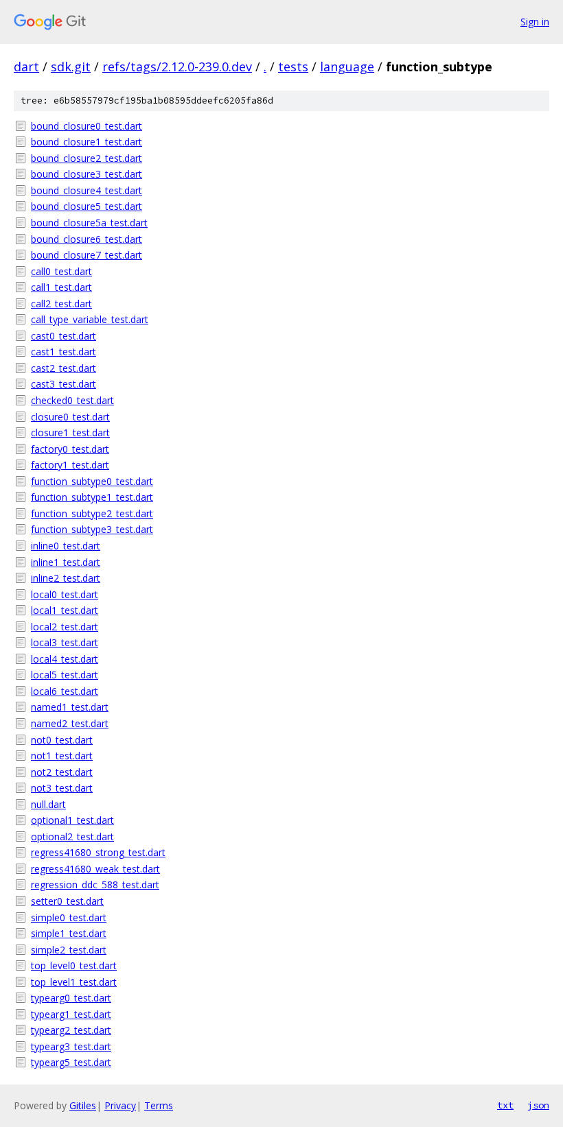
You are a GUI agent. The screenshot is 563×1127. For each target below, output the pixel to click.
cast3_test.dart (63, 383)
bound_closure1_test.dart (86, 141)
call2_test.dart (61, 303)
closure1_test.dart (70, 432)
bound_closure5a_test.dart (89, 222)
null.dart (48, 804)
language (347, 66)
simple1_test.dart (68, 933)
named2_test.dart (69, 723)
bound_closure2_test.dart (86, 158)
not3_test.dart (62, 787)
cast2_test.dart (63, 368)
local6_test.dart (64, 691)
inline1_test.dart (65, 562)
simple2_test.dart (68, 949)
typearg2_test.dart (71, 1029)
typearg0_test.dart (71, 997)
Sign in (534, 21)
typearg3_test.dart (71, 1046)
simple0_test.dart (68, 917)
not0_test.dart (62, 739)
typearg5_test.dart (71, 1062)
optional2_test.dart (72, 836)
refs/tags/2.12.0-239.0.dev (177, 66)
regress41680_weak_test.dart (95, 868)
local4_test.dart (64, 658)
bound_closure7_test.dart (86, 254)
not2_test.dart (62, 772)
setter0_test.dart (67, 900)
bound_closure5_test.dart (86, 206)
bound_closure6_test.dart (86, 239)
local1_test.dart (64, 610)
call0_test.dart (61, 271)
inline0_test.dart (65, 545)
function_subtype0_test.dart (92, 481)
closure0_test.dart (70, 416)
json (538, 1105)
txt (505, 1105)
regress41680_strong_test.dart (98, 852)
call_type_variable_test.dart (89, 319)
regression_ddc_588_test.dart (95, 884)
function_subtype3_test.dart (92, 529)
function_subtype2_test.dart (92, 513)
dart (26, 66)
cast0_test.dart (63, 335)
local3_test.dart (64, 642)
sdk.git (71, 66)
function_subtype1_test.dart (92, 496)
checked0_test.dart (72, 400)
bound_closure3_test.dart (86, 173)
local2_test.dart (64, 626)
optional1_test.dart (72, 820)
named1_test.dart (69, 706)
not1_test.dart (62, 755)
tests (293, 66)
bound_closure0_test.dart (86, 125)
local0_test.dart (64, 594)
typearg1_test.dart (71, 1014)
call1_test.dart (61, 287)
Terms (158, 1105)
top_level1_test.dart (74, 981)
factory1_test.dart (70, 464)
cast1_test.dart (63, 351)
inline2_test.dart (65, 577)
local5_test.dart (64, 674)
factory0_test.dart (70, 448)
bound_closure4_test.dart (86, 190)
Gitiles (82, 1105)
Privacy (120, 1105)
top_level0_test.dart (74, 965)
